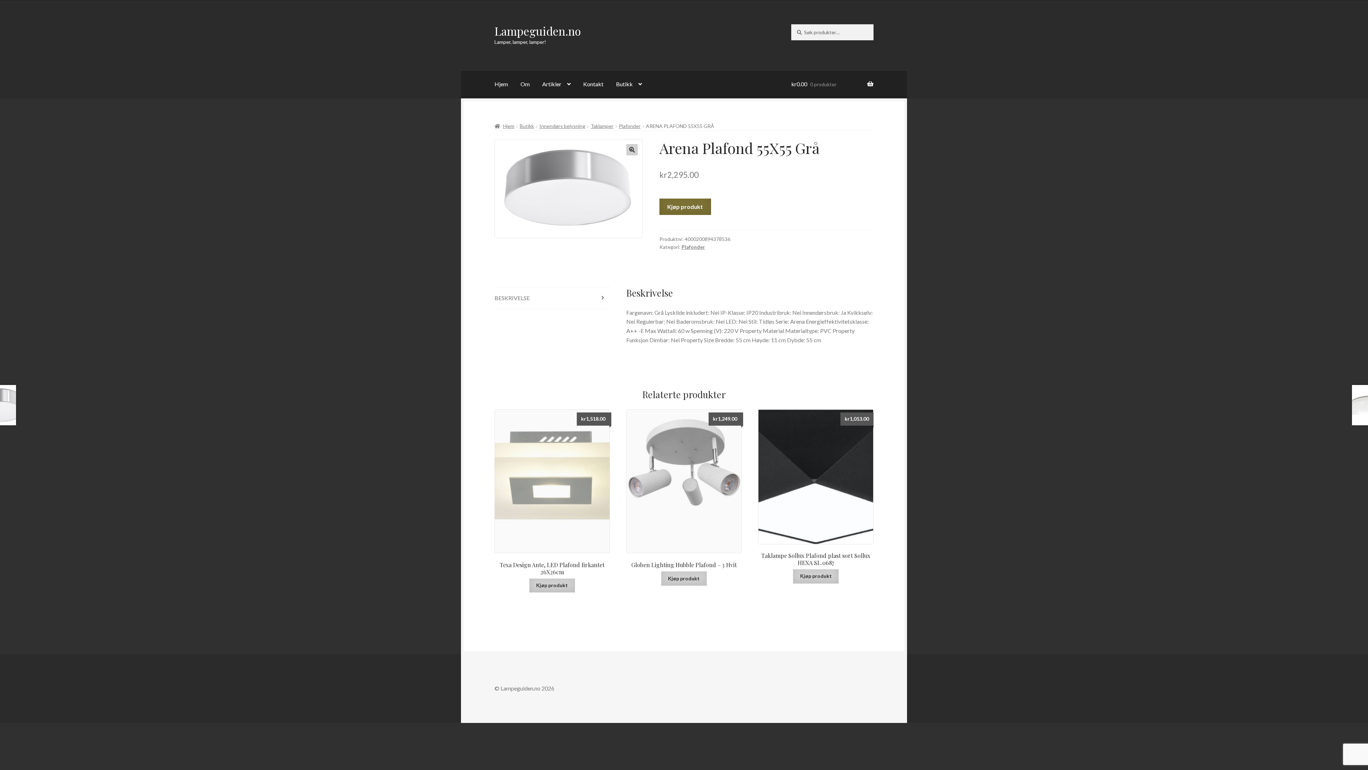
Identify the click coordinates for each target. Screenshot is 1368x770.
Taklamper (602, 126)
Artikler (551, 84)
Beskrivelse (512, 297)
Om (525, 84)
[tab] (552, 298)
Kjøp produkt (685, 206)
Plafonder (630, 126)
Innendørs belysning (562, 126)
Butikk (624, 84)
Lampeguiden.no (537, 30)
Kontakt (593, 84)
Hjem (501, 84)
